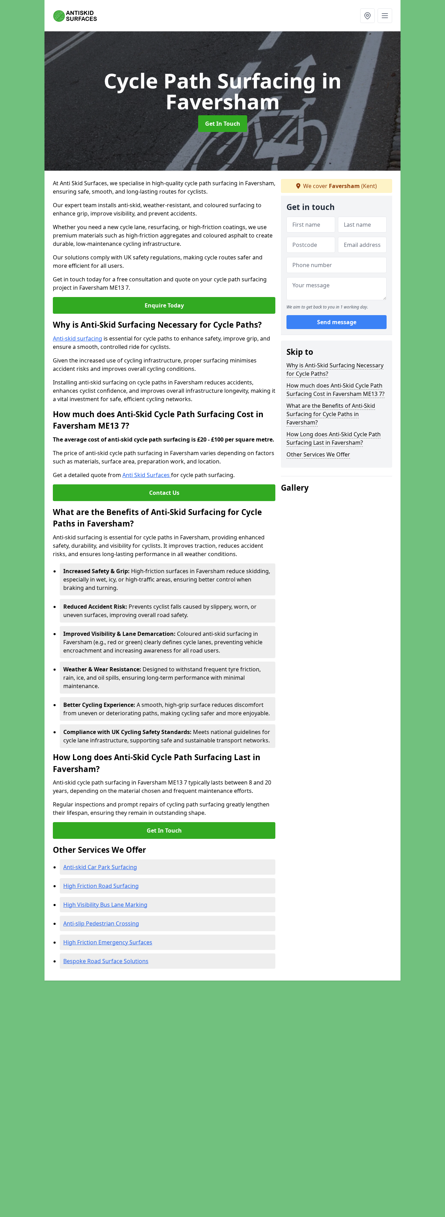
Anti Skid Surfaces (146, 475)
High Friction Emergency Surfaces (107, 942)
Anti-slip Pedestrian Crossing (101, 923)
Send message (336, 322)
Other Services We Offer (318, 454)
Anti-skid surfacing (77, 338)
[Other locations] (367, 15)
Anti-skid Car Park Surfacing (100, 867)
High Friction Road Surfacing (101, 886)
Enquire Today (164, 305)
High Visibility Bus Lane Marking (105, 904)
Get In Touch (222, 123)
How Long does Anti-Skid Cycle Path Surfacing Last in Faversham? (333, 438)
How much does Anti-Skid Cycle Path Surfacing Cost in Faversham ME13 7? (335, 390)
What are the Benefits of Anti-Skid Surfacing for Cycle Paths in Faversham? (330, 414)
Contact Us (164, 493)
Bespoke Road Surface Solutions (105, 961)
